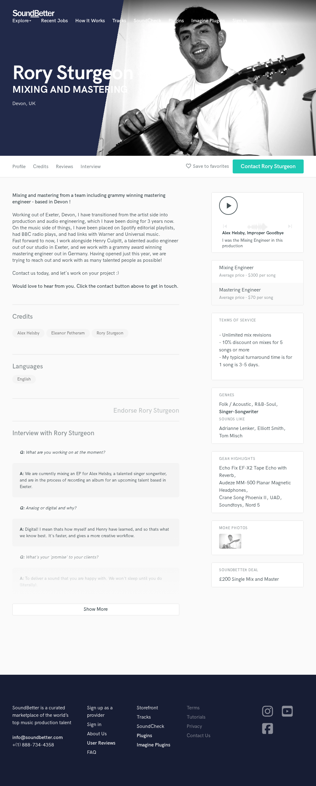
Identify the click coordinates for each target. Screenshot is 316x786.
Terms (193, 708)
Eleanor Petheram (68, 333)
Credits (40, 167)
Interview (91, 167)
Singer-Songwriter (238, 412)
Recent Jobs (54, 21)
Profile (19, 167)
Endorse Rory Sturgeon (146, 410)
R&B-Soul (265, 404)
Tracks (119, 21)
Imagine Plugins (208, 21)
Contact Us (198, 736)
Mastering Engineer (240, 290)
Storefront (147, 708)
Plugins (176, 21)
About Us (97, 734)
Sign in (239, 21)
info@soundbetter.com (37, 738)
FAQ (91, 752)
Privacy (194, 726)
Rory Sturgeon (110, 333)
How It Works (90, 21)
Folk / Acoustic (235, 404)
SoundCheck (147, 21)
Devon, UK (23, 104)
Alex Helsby (28, 333)
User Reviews (101, 743)
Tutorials (196, 717)
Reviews (64, 167)
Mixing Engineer (236, 268)
